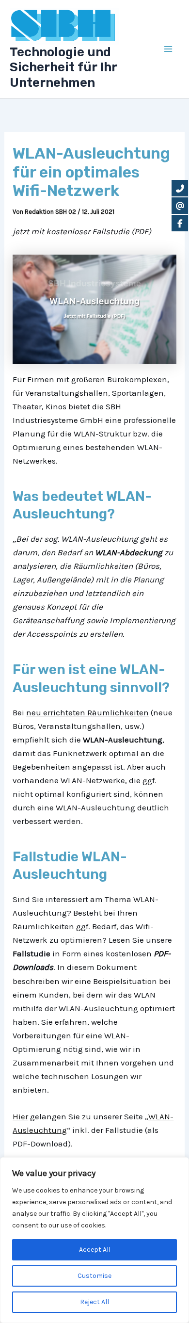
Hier (20, 1116)
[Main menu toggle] (169, 49)
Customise (94, 1276)
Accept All (94, 1249)
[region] (94, 1240)
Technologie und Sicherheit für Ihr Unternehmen (63, 67)
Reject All (94, 1302)
